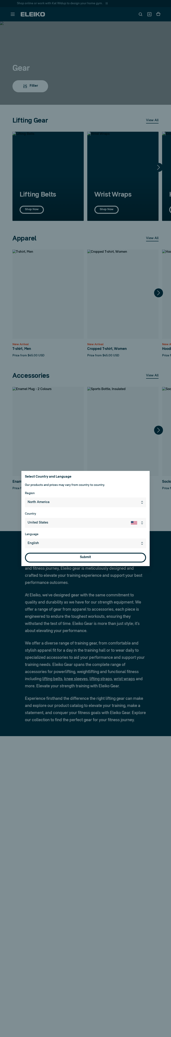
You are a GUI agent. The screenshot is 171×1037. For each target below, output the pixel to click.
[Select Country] (138, 523)
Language (32, 534)
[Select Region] (143, 502)
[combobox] (85, 502)
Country (30, 513)
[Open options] (143, 543)
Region (30, 493)
